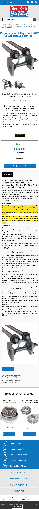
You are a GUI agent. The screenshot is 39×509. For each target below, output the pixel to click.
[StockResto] (20, 11)
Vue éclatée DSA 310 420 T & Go (11, 381)
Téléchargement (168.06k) (9, 377)
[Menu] (2, 2)
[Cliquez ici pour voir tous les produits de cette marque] (20, 135)
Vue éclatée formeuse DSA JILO (11, 375)
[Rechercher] (32, 2)
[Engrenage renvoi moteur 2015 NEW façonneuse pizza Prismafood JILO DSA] (29, 415)
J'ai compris (17, 506)
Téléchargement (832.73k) (9, 382)
